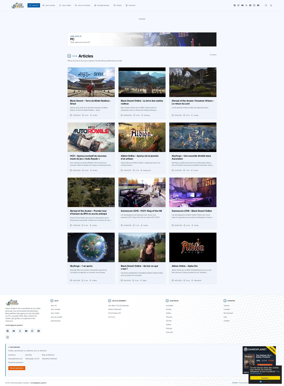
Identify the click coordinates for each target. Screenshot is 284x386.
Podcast (169, 328)
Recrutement (228, 313)
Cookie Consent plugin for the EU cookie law (265, 381)
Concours (169, 332)
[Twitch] (238, 5)
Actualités (169, 305)
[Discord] (258, 5)
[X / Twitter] (246, 5)
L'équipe (227, 309)
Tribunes (169, 317)
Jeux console (55, 309)
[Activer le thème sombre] (271, 5)
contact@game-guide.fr (14, 325)
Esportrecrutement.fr (15, 362)
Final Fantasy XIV (114, 313)
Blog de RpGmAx (48, 355)
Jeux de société (56, 317)
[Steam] (234, 5)
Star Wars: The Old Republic (118, 305)
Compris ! (265, 377)
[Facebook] (250, 5)
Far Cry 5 (111, 317)
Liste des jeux (56, 321)
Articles (168, 309)
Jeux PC (54, 305)
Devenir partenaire (16, 368)
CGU (225, 317)
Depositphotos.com (15, 359)
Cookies (226, 321)
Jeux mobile (55, 313)
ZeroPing (28, 355)
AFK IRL (169, 321)
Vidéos (168, 324)
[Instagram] (254, 5)
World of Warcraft (114, 309)
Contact (226, 305)
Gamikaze (12, 355)
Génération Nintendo (49, 359)
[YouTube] (242, 5)
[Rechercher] (266, 5)
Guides (168, 313)
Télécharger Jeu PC (32, 359)
